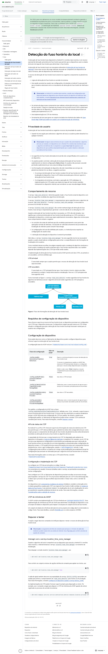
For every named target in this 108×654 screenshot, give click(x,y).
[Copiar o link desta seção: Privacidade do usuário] (52, 127)
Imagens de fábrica (30, 638)
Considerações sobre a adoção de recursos (41, 492)
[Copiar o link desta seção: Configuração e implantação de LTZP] (59, 462)
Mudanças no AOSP (36, 30)
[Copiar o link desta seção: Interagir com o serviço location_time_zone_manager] (72, 539)
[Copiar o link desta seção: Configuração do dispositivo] (57, 336)
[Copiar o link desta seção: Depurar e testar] (46, 517)
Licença (56, 650)
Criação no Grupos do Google (60, 641)
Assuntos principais (48, 11)
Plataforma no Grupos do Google (61, 638)
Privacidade (62, 650)
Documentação (8, 7)
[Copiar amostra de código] (88, 555)
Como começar (22, 11)
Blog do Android (56, 632)
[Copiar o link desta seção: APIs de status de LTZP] (48, 424)
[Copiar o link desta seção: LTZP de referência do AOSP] (52, 497)
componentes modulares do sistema (52, 484)
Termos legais (48, 650)
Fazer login (102, 2)
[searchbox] (11, 16)
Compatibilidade (64, 11)
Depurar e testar (67, 419)
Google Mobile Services (86, 635)
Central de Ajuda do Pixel (87, 630)
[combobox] (71, 2)
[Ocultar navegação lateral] (20, 651)
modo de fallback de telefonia (53, 439)
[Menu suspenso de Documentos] (24, 2)
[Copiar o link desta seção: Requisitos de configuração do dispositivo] (70, 319)
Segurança (34, 11)
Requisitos (27, 630)
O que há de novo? (7, 11)
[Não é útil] (87, 48)
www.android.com (85, 632)
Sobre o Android (29, 650)
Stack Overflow (84, 638)
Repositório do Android (31, 627)
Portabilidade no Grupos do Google (61, 643)
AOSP (29, 48)
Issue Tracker (83, 641)
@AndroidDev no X (57, 630)
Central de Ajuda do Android (88, 627)
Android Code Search (35, 2)
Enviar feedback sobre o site (76, 650)
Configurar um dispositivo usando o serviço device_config (66, 581)
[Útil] (85, 48)
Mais (92, 11)
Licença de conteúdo (75, 612)
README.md (59, 510)
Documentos (18, 2)
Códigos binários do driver (32, 641)
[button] (10, 26)
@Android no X (56, 627)
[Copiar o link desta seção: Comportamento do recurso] (57, 191)
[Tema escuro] (86, 555)
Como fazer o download (31, 632)
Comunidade (39, 650)
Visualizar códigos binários (32, 635)
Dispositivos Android (80, 11)
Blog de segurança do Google (60, 635)
